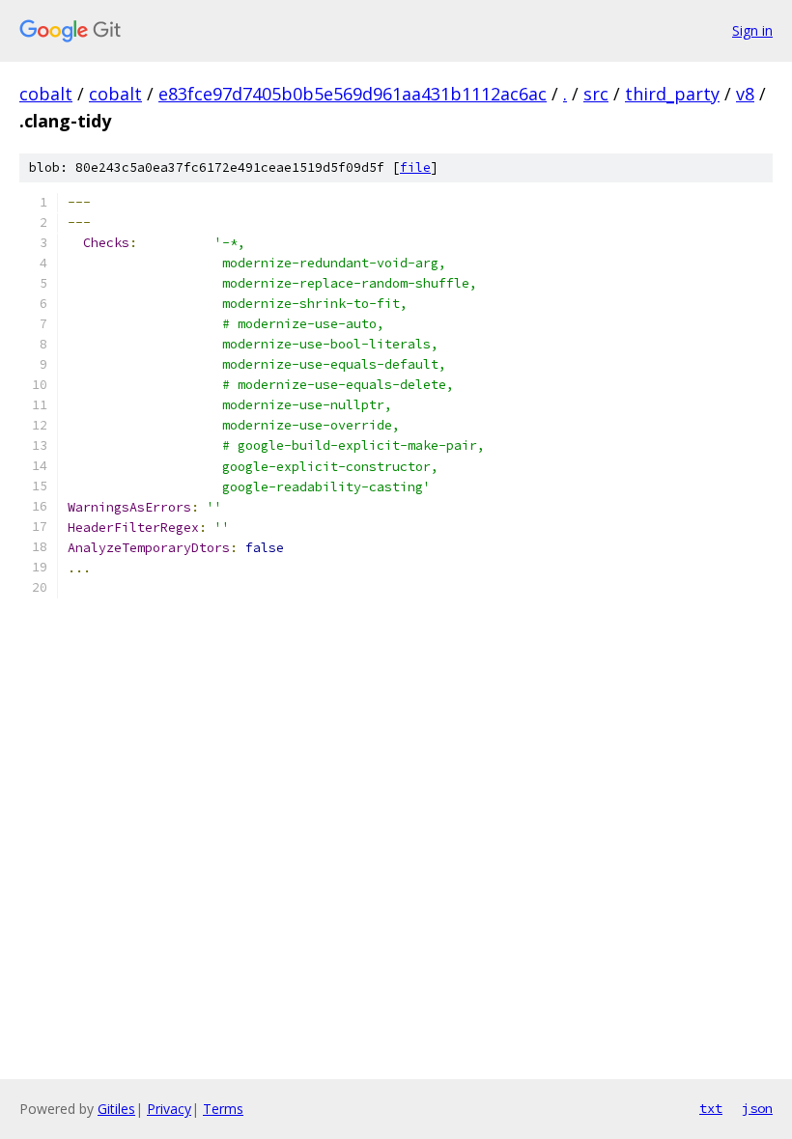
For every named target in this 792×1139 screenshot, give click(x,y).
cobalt (45, 93)
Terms (223, 1108)
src (595, 93)
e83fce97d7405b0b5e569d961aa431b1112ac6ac (352, 93)
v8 (745, 93)
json (757, 1108)
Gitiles (116, 1108)
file (415, 167)
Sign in (752, 30)
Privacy (169, 1108)
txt (710, 1108)
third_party (672, 93)
